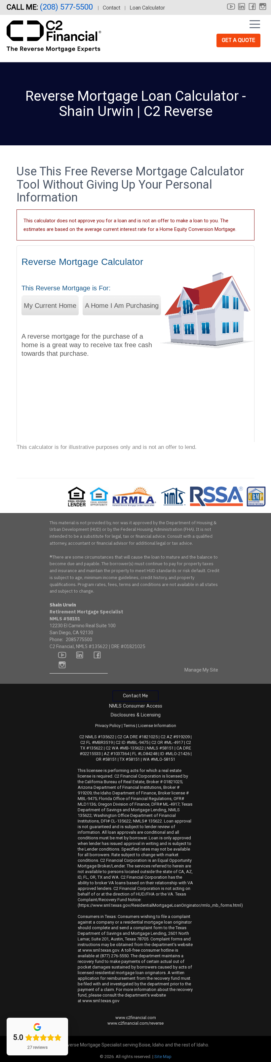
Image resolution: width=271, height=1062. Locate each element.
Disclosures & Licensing (136, 715)
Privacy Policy (108, 725)
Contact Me (135, 696)
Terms (129, 725)
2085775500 (79, 639)
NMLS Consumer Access (135, 706)
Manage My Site (201, 670)
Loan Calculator (147, 8)
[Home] (55, 34)
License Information (157, 725)
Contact (111, 8)
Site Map (163, 1056)
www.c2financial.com (135, 1017)
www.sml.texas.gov (100, 950)
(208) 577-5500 (67, 7)
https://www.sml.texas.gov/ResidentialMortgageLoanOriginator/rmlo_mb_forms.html (160, 905)
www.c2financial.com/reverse (135, 1023)
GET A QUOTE (238, 40)
